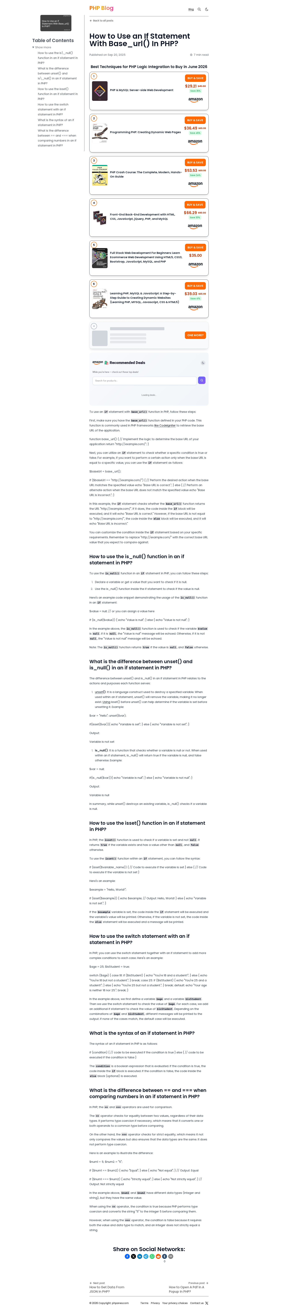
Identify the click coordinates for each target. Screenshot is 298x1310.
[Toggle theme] (203, 362)
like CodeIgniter (165, 425)
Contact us (197, 1303)
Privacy (155, 1303)
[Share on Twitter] (133, 1256)
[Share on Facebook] (127, 1256)
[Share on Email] (170, 1256)
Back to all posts (103, 20)
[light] (207, 9)
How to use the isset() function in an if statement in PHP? (58, 94)
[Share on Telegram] (145, 1256)
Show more (43, 47)
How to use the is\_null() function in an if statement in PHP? (58, 58)
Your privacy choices (175, 1303)
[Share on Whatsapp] (152, 1256)
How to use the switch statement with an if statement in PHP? (53, 109)
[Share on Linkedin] (139, 1256)
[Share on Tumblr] (164, 1256)
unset (99, 692)
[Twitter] (207, 1303)
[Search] (199, 9)
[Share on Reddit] (158, 1256)
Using (106, 702)
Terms (144, 1303)
